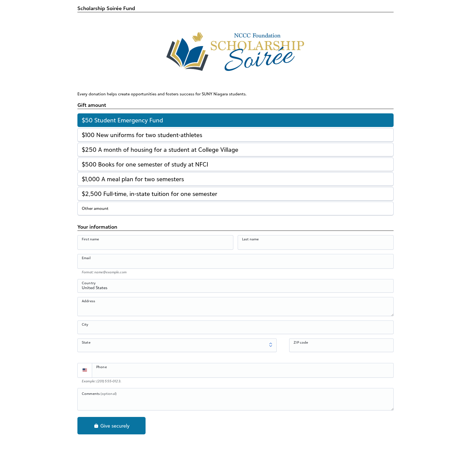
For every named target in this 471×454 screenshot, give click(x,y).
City (85, 324)
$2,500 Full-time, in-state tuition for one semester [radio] (149, 193)
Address (88, 301)
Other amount (95, 208)
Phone (101, 367)
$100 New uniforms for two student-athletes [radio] (142, 134)
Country (89, 283)
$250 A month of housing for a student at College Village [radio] (160, 149)
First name (90, 239)
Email (86, 258)
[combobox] (235, 289)
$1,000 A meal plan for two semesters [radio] (133, 179)
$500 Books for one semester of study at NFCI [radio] (145, 164)
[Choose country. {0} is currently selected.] (84, 370)
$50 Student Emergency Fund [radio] (122, 120)
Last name (250, 239)
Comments (99, 393)
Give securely (114, 426)
